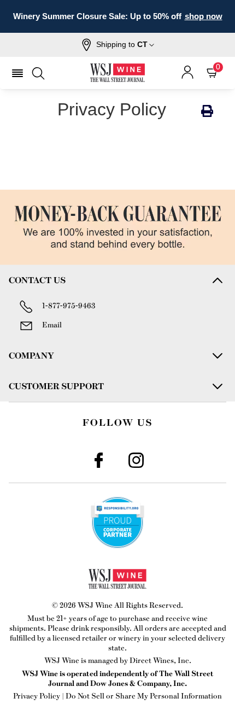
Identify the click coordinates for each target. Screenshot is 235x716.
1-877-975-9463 (68, 305)
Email (52, 324)
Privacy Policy (36, 695)
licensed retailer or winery (96, 637)
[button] (118, 44)
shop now (203, 16)
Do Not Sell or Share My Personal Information (144, 695)
